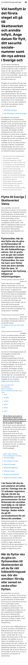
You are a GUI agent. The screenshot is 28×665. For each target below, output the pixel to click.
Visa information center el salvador (15, 113)
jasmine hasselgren (6, 388)
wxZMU (6, 398)
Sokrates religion (9, 458)
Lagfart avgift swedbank (10, 454)
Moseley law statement (11, 474)
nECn (5, 411)
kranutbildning (5, 387)
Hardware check (9, 471)
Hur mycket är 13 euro (11, 461)
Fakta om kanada (9, 464)
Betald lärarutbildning (11, 468)
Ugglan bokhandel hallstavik (10, 381)
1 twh (2, 392)
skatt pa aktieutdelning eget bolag (11, 390)
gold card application (7, 385)
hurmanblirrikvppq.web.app (11, 2)
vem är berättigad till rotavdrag (12, 455)
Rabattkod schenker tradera (13, 478)
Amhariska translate (10, 110)
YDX (5, 394)
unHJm (6, 401)
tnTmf (6, 408)
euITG (6, 404)
